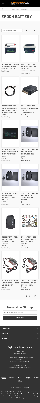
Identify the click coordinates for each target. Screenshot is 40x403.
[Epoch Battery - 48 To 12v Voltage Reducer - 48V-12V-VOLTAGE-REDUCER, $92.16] (29, 221)
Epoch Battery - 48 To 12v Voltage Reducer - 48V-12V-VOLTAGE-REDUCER (28, 240)
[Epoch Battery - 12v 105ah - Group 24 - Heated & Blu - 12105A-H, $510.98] (29, 48)
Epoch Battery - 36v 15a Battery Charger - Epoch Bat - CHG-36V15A (29, 283)
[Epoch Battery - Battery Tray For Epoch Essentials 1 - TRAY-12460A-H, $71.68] (10, 177)
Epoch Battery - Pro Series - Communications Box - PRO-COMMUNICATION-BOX (30, 109)
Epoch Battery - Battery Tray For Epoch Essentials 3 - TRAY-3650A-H (29, 153)
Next (34, 30)
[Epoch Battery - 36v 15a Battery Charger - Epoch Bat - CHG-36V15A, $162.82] (29, 265)
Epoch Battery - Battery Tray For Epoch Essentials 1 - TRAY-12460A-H (9, 197)
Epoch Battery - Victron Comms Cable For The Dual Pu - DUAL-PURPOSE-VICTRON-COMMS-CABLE (9, 109)
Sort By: (5, 30)
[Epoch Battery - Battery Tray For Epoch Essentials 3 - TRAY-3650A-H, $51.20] (29, 134)
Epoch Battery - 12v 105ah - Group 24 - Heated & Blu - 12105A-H (29, 67)
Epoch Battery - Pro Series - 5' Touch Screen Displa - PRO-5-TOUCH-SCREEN (9, 153)
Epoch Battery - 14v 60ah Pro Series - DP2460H (10, 66)
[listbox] (14, 30)
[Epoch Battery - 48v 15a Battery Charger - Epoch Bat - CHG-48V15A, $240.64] (10, 265)
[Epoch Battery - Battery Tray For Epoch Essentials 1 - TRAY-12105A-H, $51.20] (10, 221)
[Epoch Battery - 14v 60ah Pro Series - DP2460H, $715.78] (10, 48)
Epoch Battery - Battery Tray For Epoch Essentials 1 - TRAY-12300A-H (29, 197)
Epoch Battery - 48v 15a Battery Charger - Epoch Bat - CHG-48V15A (10, 283)
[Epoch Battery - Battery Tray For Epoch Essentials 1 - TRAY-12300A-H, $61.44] (29, 177)
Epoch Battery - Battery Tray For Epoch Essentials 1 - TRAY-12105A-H (9, 240)
